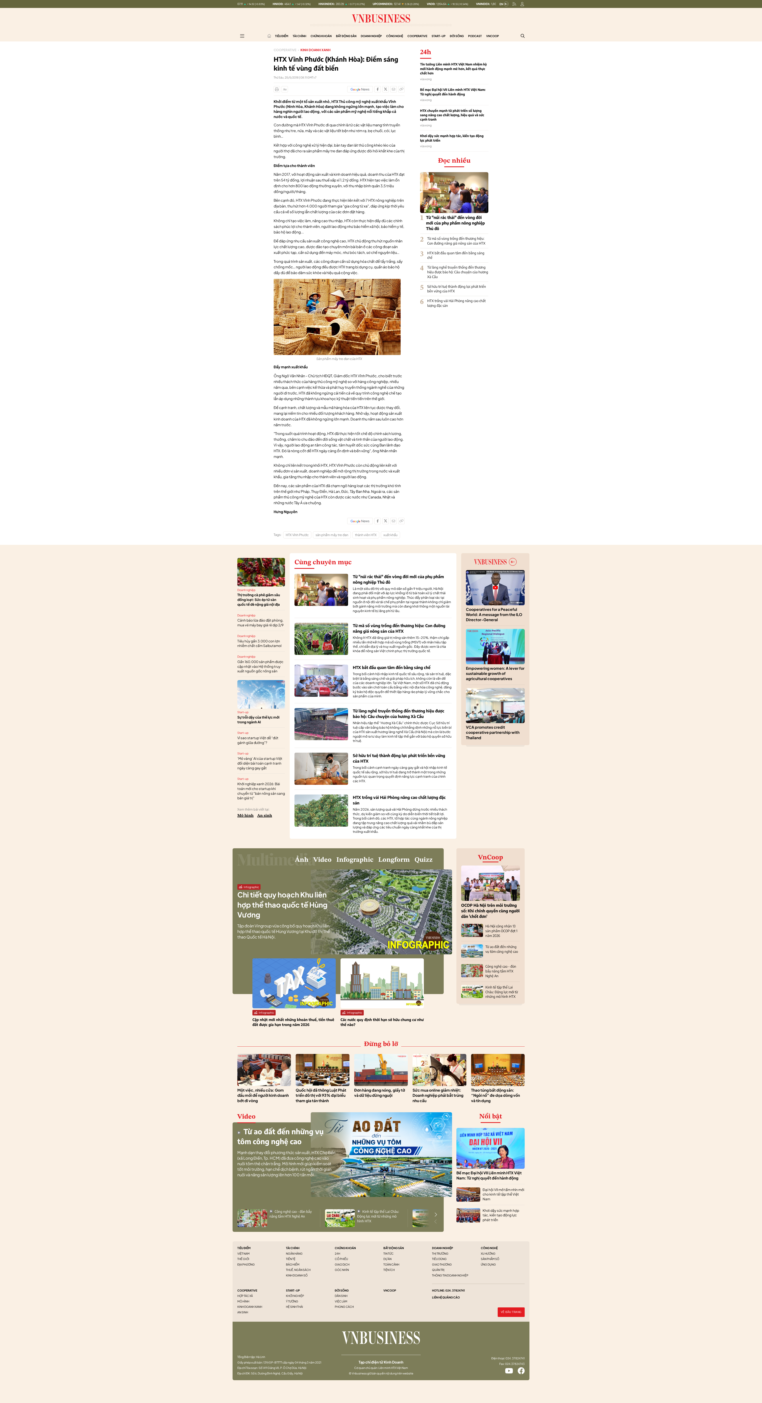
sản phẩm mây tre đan (332, 535)
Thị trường (440, 1253)
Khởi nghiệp (295, 1295)
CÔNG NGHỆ (489, 1248)
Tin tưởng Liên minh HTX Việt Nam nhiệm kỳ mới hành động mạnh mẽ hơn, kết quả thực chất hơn (453, 68)
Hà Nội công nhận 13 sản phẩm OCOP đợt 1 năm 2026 (501, 931)
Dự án (387, 1259)
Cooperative (417, 36)
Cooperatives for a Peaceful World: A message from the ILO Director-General (494, 614)
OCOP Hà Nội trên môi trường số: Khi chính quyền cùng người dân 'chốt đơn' (490, 911)
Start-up (438, 36)
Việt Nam (243, 1253)
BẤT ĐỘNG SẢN (393, 1248)
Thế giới (243, 1259)
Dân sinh (341, 1295)
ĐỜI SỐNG (342, 1290)
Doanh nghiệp (371, 36)
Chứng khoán (321, 36)
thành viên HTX (366, 535)
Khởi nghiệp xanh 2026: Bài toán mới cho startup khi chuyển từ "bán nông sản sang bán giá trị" (261, 791)
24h (337, 1253)
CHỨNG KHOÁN (345, 1248)
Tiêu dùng (439, 1259)
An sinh (264, 816)
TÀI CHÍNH (292, 1248)
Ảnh (302, 860)
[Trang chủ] (269, 36)
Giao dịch (342, 1264)
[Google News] (360, 89)
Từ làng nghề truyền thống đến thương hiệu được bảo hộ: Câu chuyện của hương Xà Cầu (457, 272)
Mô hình (245, 816)
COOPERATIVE (247, 1290)
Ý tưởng (292, 1301)
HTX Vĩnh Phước (297, 535)
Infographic (354, 860)
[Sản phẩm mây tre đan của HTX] (337, 281)
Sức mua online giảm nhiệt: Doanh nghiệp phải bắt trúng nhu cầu (438, 1095)
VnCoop (492, 36)
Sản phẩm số (490, 1259)
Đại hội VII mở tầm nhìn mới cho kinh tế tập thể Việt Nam (503, 1194)
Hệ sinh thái (294, 1306)
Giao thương (442, 1264)
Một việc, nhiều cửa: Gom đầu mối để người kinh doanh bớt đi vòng (263, 1095)
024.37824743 (515, 1364)
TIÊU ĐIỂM (244, 1248)
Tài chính (299, 36)
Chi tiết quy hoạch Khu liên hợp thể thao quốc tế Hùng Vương (282, 904)
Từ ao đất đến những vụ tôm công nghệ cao (501, 949)
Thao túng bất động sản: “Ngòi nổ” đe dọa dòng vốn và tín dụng (495, 1095)
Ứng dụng (488, 1264)
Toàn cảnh (391, 1264)
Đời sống (457, 36)
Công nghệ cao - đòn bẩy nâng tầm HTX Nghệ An (500, 971)
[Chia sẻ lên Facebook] (377, 89)
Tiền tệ (290, 1259)
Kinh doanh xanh (315, 50)
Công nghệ (394, 36)
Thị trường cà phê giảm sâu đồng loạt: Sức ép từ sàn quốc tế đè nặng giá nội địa (258, 599)
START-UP (293, 1290)
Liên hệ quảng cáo (446, 1297)
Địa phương (246, 1264)
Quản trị (438, 1270)
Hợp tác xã (245, 1295)
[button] (436, 1214)
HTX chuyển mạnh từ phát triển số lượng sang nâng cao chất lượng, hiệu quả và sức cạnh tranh (452, 115)
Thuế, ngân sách (298, 1270)
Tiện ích (389, 1270)
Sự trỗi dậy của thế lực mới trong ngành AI (258, 719)
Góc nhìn (342, 1270)
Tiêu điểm (281, 36)
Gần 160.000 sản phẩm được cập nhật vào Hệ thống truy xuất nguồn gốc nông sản (260, 666)
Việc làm (341, 1301)
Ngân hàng (294, 1253)
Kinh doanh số (297, 1275)
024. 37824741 (455, 1290)
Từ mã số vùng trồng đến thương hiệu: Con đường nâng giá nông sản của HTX (456, 240)
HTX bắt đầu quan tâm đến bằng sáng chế (391, 667)
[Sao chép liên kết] (401, 89)
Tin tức (388, 1253)
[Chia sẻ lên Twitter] (385, 89)
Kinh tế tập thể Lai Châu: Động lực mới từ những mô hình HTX (501, 992)
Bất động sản (346, 36)
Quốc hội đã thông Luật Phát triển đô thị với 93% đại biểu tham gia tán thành (321, 1095)
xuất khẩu (390, 535)
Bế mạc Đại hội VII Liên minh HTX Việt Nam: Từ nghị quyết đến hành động (452, 92)
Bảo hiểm (292, 1264)
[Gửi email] (393, 89)
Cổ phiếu (341, 1259)
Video (322, 860)
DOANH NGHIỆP (442, 1248)
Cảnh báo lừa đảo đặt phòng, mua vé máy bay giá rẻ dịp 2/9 (260, 622)
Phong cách (344, 1306)
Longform (394, 860)
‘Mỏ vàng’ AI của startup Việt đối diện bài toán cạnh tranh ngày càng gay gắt (259, 763)
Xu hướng (488, 1253)
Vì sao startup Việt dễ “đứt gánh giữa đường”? (257, 740)
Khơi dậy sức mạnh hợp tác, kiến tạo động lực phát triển (452, 138)
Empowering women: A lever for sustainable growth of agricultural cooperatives (495, 673)
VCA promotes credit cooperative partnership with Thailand (493, 732)
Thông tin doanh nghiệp (450, 1275)
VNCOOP (389, 1290)
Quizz (424, 860)
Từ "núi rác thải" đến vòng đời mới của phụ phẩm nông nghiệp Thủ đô (455, 223)
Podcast (475, 36)
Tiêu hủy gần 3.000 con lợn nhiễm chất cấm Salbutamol (259, 643)
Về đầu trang (511, 1312)
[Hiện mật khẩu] (421, 627)
